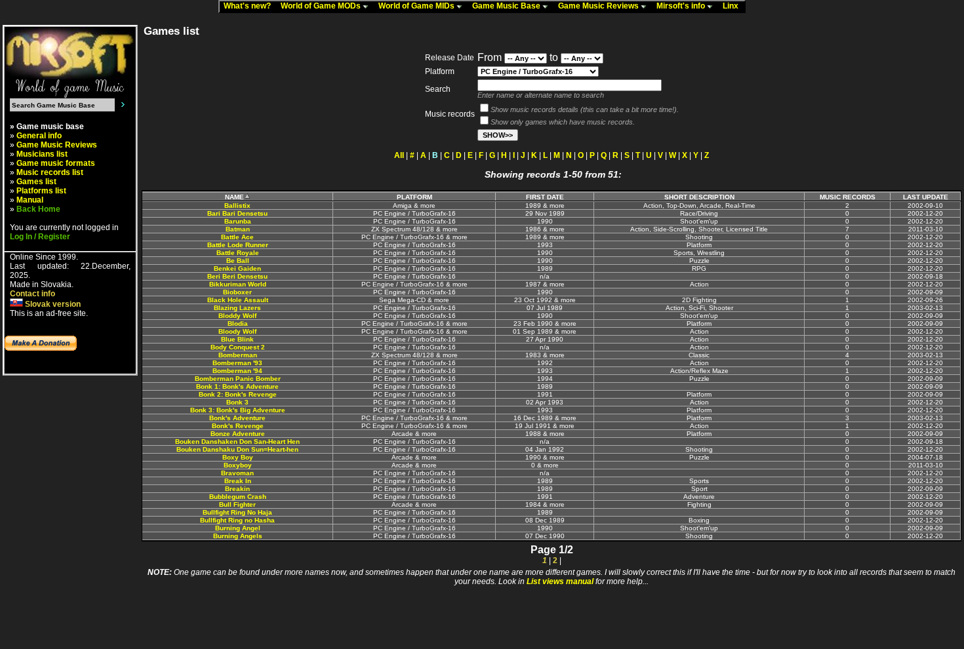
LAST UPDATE (925, 197)
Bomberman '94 (237, 370)
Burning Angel (237, 528)
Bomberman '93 (237, 362)
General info (39, 135)
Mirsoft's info (681, 5)
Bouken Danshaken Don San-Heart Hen (237, 441)
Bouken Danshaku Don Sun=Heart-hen (237, 449)
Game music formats (55, 163)
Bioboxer (237, 292)
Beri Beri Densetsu (237, 276)
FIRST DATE (545, 197)
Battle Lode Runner (237, 244)
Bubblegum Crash (237, 496)
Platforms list (41, 190)
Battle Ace (237, 237)
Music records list (49, 172)
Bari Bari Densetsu (237, 213)
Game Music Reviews (599, 5)
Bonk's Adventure (237, 418)
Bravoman (237, 473)
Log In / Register (40, 236)
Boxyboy (238, 465)
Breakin (237, 488)
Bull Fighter (237, 504)
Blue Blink (237, 339)
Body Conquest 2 (238, 347)
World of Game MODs (322, 5)
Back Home (38, 209)
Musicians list (42, 154)
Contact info (32, 293)
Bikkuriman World (237, 284)
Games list (36, 181)
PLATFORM (414, 197)
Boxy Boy (237, 457)
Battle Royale (237, 252)
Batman (238, 229)
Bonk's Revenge (238, 425)
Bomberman (237, 355)
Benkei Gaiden (237, 268)
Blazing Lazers (237, 307)
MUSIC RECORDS (847, 197)
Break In (237, 480)
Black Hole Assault (237, 300)
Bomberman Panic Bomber (238, 378)
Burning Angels (237, 536)
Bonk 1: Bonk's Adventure (237, 386)
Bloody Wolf (237, 331)
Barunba (237, 221)
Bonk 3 (237, 402)
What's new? (250, 5)
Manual (29, 200)
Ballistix (237, 205)
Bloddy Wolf (237, 315)
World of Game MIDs (417, 5)
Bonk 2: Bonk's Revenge (238, 394)
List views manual (560, 581)
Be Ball (237, 260)
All (399, 155)
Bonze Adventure (238, 433)
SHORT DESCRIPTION (699, 197)
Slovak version (52, 304)
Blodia (238, 323)
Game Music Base (507, 5)
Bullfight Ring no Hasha (237, 520)
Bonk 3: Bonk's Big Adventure (237, 410)
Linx (733, 5)
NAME (234, 197)
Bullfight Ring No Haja (237, 512)
